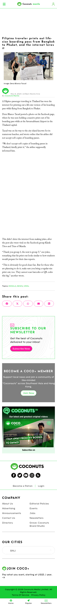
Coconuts (31, 4)
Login (53, 4)
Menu (4, 4)
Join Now (28, 393)
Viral (26, 286)
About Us (7, 503)
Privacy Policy (38, 595)
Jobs (32, 513)
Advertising (8, 508)
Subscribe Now (21, 348)
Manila (12, 286)
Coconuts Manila (12, 96)
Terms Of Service (20, 595)
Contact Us (8, 518)
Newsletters (36, 518)
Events (33, 508)
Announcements (11, 513)
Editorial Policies (39, 503)
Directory (7, 523)
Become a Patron (22, 486)
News (20, 286)
